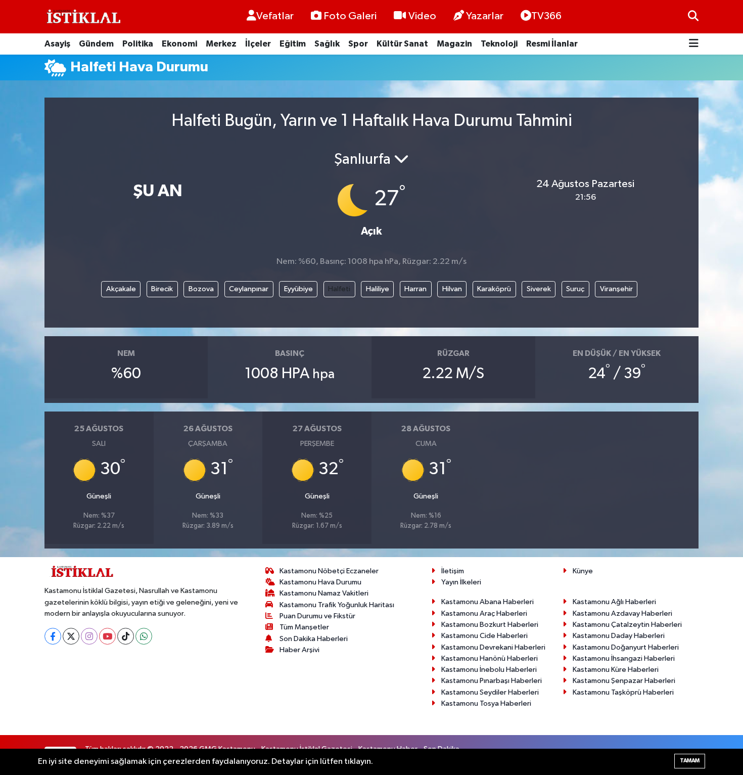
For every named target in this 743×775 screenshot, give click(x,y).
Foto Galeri (350, 16)
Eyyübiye (298, 289)
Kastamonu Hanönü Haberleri (489, 658)
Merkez (221, 43)
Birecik (162, 289)
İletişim (452, 571)
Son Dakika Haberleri (314, 639)
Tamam (690, 760)
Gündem (96, 43)
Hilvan (452, 289)
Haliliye (377, 289)
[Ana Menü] (694, 44)
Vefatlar (275, 16)
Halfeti (339, 289)
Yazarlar (484, 16)
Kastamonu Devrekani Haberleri (493, 647)
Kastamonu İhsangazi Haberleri (624, 658)
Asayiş (57, 43)
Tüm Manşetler (304, 627)
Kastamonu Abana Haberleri (487, 602)
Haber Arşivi (299, 650)
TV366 (546, 16)
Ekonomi (179, 43)
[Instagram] (89, 636)
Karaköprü (494, 289)
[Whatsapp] (143, 636)
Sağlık (327, 43)
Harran (415, 289)
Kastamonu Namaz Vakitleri (324, 593)
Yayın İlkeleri (461, 582)
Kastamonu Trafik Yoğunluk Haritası (337, 605)
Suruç (575, 289)
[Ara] (693, 16)
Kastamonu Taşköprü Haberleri (623, 692)
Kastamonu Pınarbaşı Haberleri (491, 681)
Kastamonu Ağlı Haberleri (614, 602)
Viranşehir (616, 289)
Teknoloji (499, 43)
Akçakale (121, 289)
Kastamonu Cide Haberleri (484, 636)
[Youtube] (107, 636)
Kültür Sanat (402, 43)
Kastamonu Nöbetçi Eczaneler (329, 571)
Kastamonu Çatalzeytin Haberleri (627, 624)
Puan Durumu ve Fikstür (317, 616)
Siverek (539, 289)
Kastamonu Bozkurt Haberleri (489, 624)
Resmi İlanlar (552, 43)
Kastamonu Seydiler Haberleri (490, 692)
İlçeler (258, 43)
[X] (71, 636)
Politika (137, 43)
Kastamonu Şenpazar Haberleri (624, 681)
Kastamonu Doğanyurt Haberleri (626, 647)
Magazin (454, 43)
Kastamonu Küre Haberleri (616, 669)
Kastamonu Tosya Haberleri (486, 703)
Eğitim (293, 43)
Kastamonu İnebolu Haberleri (489, 669)
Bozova (201, 289)
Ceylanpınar (248, 289)
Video (422, 16)
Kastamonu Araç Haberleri (484, 613)
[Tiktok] (125, 636)
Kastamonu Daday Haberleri (619, 636)
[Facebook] (52, 636)
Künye (583, 571)
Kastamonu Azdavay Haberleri (622, 613)
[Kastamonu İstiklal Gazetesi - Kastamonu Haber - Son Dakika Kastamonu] (82, 17)
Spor (358, 43)
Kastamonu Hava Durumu (320, 582)
